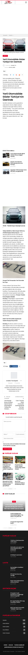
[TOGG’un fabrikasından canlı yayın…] (6, 542)
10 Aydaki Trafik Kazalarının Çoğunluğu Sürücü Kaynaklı (16, 594)
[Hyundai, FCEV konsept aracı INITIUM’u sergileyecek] (6, 171)
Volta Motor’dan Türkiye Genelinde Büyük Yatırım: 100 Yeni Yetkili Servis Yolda (14, 507)
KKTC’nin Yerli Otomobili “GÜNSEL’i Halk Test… (17, 608)
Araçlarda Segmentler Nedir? (16, 522)
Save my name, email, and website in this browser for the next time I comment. (14, 444)
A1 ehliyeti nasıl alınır (16, 555)
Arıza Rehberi (6, 629)
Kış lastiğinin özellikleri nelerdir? (16, 568)
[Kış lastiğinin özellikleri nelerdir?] (6, 569)
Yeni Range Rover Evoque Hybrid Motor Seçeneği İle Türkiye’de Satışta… (8, 405)
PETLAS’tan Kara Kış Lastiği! (16, 574)
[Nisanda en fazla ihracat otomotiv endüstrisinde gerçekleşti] (8, 476)
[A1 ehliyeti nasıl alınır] (6, 556)
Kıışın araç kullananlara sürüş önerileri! (17, 581)
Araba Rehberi (6, 623)
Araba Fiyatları (6, 626)
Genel (14, 501)
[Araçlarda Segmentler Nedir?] (6, 523)
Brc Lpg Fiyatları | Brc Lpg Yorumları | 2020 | (17, 601)
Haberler (5, 55)
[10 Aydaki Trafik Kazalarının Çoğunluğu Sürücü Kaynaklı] (6, 594)
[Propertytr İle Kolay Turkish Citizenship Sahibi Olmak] (20, 459)
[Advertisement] (14, 19)
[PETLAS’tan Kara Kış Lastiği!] (6, 575)
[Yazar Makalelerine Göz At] (14, 375)
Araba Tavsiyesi (6, 633)
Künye (5, 645)
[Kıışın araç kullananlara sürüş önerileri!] (6, 582)
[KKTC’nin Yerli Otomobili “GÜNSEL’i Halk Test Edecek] (6, 609)
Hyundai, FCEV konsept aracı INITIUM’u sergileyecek (18, 170)
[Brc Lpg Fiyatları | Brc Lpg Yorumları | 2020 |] (6, 602)
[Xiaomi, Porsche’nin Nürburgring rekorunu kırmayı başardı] (6, 163)
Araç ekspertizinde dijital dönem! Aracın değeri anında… (17, 155)
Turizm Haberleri (19, 645)
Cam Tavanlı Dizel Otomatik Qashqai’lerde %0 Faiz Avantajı (19, 405)
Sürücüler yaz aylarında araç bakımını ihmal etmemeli (17, 548)
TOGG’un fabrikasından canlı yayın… (17, 541)
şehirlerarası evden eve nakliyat (14, 647)
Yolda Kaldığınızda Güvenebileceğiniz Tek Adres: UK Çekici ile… (16, 515)
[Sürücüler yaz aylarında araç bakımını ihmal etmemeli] (6, 548)
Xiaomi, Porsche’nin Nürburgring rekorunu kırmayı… (16, 163)
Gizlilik (11, 645)
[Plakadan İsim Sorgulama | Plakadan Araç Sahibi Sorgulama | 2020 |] (8, 459)
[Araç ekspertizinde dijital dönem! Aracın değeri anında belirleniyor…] (6, 155)
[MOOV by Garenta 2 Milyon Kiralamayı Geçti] (20, 476)
